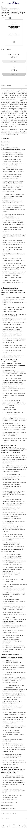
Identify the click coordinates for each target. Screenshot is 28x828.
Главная (3, 7)
